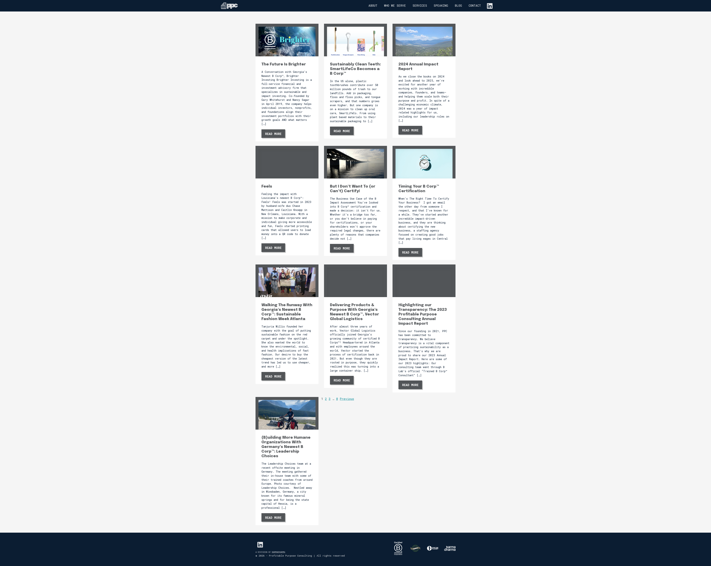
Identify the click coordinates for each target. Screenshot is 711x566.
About (372, 5)
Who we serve (395, 5)
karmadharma (278, 552)
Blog (458, 5)
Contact (475, 5)
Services (420, 5)
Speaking (441, 5)
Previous (347, 399)
